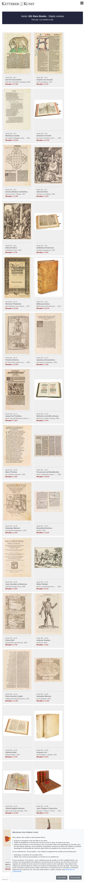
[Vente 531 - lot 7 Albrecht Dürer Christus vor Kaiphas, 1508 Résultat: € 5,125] (48, 183)
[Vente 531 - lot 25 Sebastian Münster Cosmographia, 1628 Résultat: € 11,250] (48, 681)
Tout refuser (61, 877)
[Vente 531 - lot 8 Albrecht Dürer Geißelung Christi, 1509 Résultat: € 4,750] (17, 239)
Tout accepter (75, 877)
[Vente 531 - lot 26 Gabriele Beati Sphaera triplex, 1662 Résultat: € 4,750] (17, 735)
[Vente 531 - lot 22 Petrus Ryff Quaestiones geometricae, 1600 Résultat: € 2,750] (17, 633)
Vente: (33, 16)
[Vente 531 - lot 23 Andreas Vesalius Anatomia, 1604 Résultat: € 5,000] (48, 634)
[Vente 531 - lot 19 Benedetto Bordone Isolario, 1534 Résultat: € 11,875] (48, 511)
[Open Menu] (81, 3)
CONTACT (5, 879)
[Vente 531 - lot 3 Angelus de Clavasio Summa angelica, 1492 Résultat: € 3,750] (48, 73)
